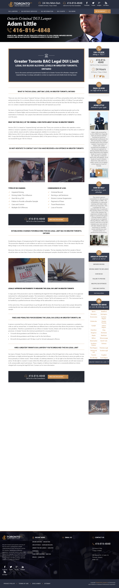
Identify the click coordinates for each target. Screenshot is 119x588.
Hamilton (94, 330)
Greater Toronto (103, 322)
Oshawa (103, 343)
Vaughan (104, 355)
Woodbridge (93, 358)
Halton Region (104, 326)
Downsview (93, 317)
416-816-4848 (30, 30)
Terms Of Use (24, 583)
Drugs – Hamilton (38, 557)
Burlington (104, 314)
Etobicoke (93, 321)
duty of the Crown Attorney (59, 356)
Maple (94, 335)
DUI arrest (28, 324)
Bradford (104, 311)
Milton (94, 338)
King (104, 330)
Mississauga (104, 338)
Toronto (93, 355)
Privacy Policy (9, 583)
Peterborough (104, 348)
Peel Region (93, 348)
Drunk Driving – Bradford (41, 542)
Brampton (94, 314)
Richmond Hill (94, 351)
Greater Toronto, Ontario (60, 246)
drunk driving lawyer (70, 75)
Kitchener (104, 333)
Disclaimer (36, 583)
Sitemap (47, 583)
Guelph (93, 326)
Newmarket (93, 341)
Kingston (93, 333)
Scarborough (104, 350)
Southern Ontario (93, 344)
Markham (104, 335)
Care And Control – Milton (41, 554)
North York (103, 341)
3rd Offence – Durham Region (42, 545)
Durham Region (103, 317)
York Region (104, 358)
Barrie (93, 311)
